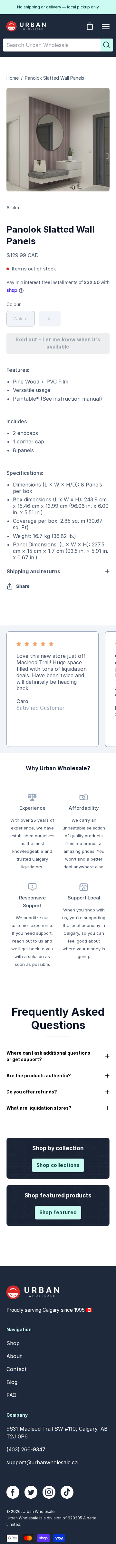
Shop (13, 1343)
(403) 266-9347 (25, 1449)
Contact (16, 1369)
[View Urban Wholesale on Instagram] (49, 1492)
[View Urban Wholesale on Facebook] (12, 1492)
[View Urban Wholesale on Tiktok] (67, 1492)
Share (23, 586)
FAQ (11, 1395)
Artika (12, 207)
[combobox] (52, 45)
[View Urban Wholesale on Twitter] (30, 1492)
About (14, 1356)
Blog (11, 1382)
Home (12, 78)
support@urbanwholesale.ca (42, 1462)
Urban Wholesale (38, 1511)
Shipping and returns (33, 571)
